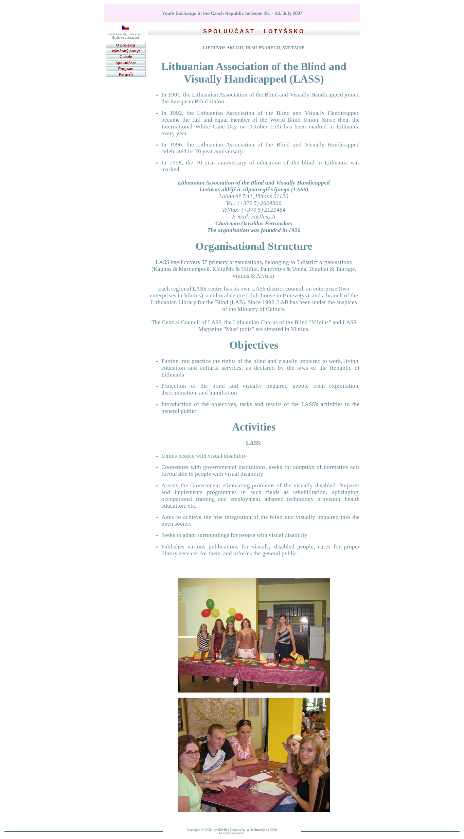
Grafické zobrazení (125, 37)
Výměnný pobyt (126, 51)
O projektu (125, 45)
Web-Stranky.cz (258, 830)
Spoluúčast (125, 63)
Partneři (126, 74)
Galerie (126, 57)
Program (125, 69)
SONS (222, 830)
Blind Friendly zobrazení (125, 34)
